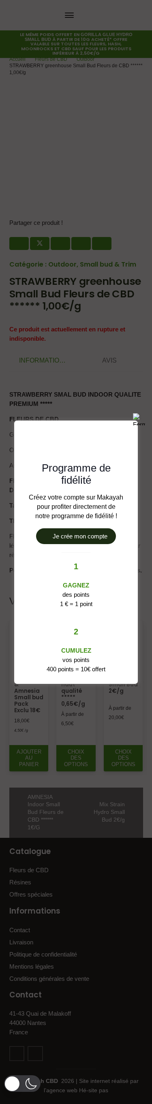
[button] (22, 1083)
